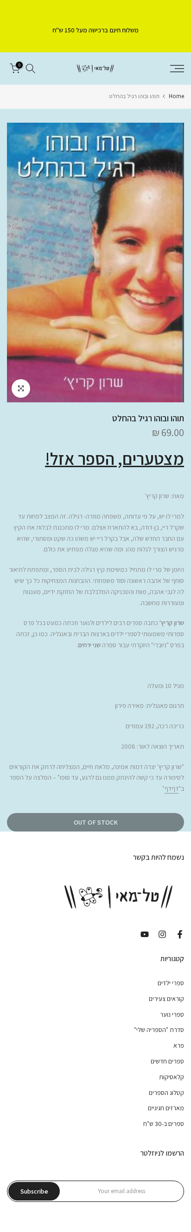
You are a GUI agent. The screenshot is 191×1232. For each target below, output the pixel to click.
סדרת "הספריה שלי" (159, 1030)
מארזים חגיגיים (166, 1108)
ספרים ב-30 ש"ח (163, 1123)
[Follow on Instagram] (162, 934)
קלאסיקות (171, 1077)
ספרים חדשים (167, 1061)
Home (176, 96)
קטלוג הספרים (166, 1092)
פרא (178, 1045)
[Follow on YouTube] (144, 934)
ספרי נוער (172, 1014)
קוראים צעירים (166, 998)
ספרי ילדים (171, 983)
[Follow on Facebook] (180, 934)
